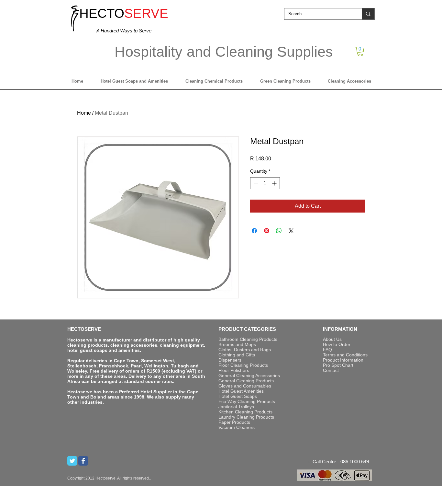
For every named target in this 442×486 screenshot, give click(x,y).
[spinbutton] (265, 183)
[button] (360, 51)
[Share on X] (291, 231)
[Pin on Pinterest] (267, 231)
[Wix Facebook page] (83, 461)
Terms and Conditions (345, 354)
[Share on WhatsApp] (279, 231)
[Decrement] (255, 183)
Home (84, 113)
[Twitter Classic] (72, 461)
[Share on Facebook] (254, 231)
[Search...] (368, 13)
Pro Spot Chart (338, 365)
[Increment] (275, 183)
